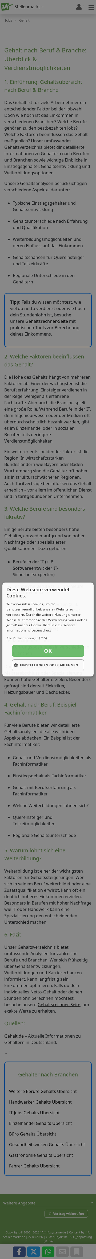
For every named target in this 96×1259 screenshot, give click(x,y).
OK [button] (48, 650)
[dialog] (48, 630)
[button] (48, 638)
